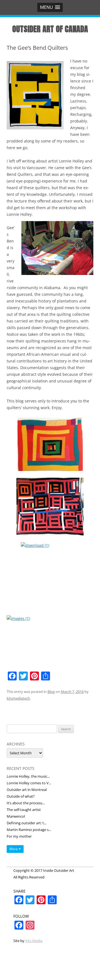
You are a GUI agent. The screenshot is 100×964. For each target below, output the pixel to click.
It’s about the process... (26, 802)
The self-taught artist (24, 809)
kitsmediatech (18, 698)
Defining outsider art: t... (26, 822)
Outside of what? (21, 796)
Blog (51, 691)
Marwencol (16, 816)
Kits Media (33, 940)
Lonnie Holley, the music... (28, 776)
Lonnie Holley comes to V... (29, 782)
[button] (50, 7)
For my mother (19, 836)
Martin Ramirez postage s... (29, 829)
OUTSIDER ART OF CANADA (50, 29)
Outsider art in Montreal (27, 789)
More (14, 849)
